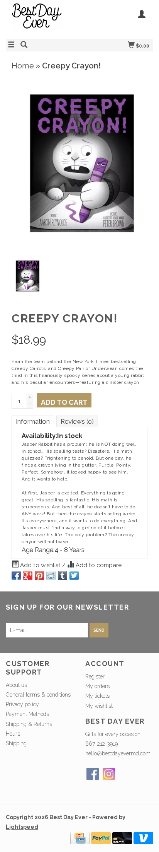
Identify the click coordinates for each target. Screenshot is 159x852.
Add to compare (98, 565)
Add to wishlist (40, 565)
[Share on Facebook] (16, 575)
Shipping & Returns (29, 724)
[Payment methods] (80, 838)
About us (16, 685)
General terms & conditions (38, 695)
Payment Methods (27, 714)
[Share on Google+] (27, 575)
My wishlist (99, 706)
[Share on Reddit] (51, 575)
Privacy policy (22, 704)
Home (23, 65)
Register (95, 676)
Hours (13, 734)
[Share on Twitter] (74, 575)
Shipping (16, 743)
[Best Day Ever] (43, 18)
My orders (97, 686)
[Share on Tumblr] (62, 575)
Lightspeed (22, 827)
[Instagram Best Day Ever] (109, 774)
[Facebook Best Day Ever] (92, 774)
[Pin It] (39, 575)
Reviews (77, 421)
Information (33, 421)
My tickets (97, 696)
